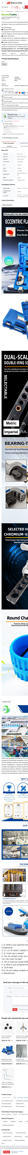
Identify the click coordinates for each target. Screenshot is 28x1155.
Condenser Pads (20, 1103)
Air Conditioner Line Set (7, 1101)
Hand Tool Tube (18, 1136)
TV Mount (5, 1121)
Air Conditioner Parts (7, 1106)
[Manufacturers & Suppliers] (14, 2)
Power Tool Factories (21, 1132)
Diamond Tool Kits (7, 1140)
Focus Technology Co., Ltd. (19, 1148)
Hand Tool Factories (7, 1132)
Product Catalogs (23, 1097)
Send (15, 1009)
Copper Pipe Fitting (6, 1103)
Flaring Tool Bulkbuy (19, 1140)
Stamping (13, 1121)
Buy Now (6, 1152)
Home (3, 11)
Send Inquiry (14, 1152)
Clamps (20, 1121)
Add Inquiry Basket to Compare (10, 137)
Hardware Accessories (19, 11)
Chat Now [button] (20, 1151)
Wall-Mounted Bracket (8, 1125)
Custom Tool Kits (7, 1136)
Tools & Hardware (9, 11)
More (3, 1143)
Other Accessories (20, 1106)
